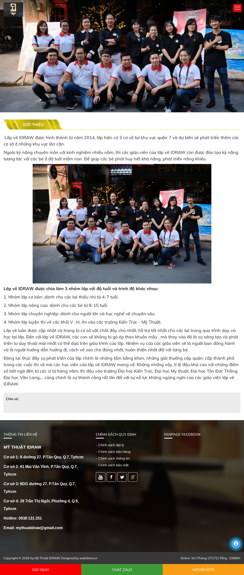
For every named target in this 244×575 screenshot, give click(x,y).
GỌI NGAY (40, 569)
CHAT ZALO (122, 569)
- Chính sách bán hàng (113, 452)
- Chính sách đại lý (110, 445)
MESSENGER (203, 569)
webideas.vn (88, 558)
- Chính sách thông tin (113, 458)
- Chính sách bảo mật (112, 465)
